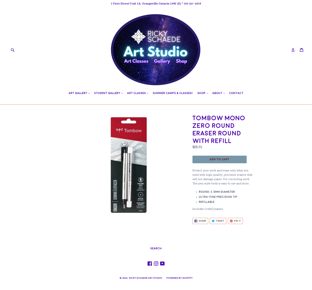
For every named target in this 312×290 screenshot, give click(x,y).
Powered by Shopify (179, 278)
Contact (236, 93)
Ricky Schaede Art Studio (145, 278)
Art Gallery (80, 93)
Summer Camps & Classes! (173, 93)
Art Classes (138, 93)
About (219, 93)
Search (156, 248)
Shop (203, 93)
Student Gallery (109, 93)
